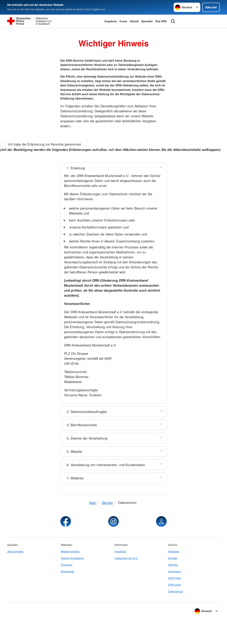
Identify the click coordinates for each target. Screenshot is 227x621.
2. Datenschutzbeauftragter (87, 411)
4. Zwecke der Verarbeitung (87, 438)
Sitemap (173, 565)
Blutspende (67, 571)
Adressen (173, 551)
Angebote (110, 21)
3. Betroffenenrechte (82, 424)
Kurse (123, 21)
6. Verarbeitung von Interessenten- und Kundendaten (106, 464)
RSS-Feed (174, 578)
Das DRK (161, 21)
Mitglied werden (70, 551)
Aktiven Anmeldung (72, 558)
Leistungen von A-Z (126, 558)
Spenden (147, 21)
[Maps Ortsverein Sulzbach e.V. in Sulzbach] (161, 521)
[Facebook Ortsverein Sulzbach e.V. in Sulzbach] (65, 521)
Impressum (174, 571)
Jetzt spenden (15, 551)
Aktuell (134, 21)
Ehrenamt (66, 565)
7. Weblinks (75, 478)
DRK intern (174, 585)
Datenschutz (175, 591)
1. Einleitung (76, 168)
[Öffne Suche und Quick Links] (173, 21)
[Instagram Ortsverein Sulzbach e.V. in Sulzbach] (113, 521)
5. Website (74, 451)
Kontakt (172, 558)
